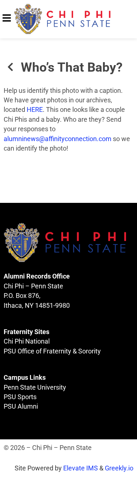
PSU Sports (20, 397)
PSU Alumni (21, 406)
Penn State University (35, 387)
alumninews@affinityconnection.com (57, 139)
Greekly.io (119, 468)
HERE (35, 109)
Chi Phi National (27, 341)
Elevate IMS (80, 468)
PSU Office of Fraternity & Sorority (52, 351)
